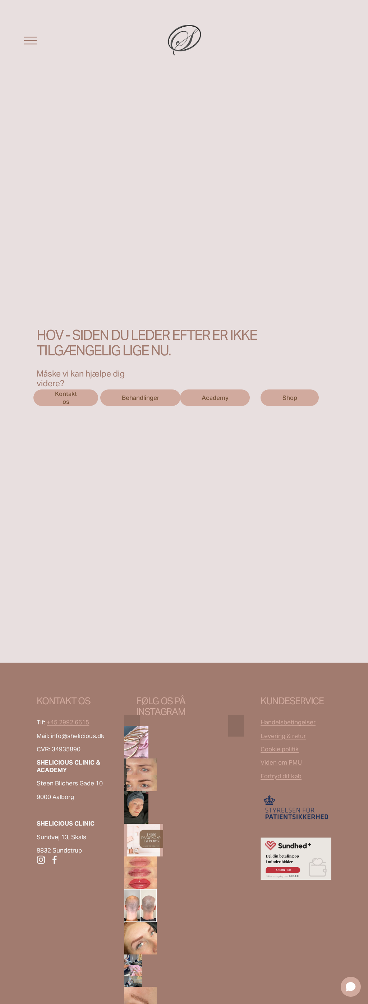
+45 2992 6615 (68, 722)
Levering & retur (283, 735)
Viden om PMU (281, 762)
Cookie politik (280, 749)
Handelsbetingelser (288, 722)
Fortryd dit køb (281, 776)
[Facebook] (54, 859)
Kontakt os (66, 398)
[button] (132, 726)
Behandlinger (140, 398)
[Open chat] (351, 987)
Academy (215, 398)
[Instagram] (41, 859)
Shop (289, 398)
